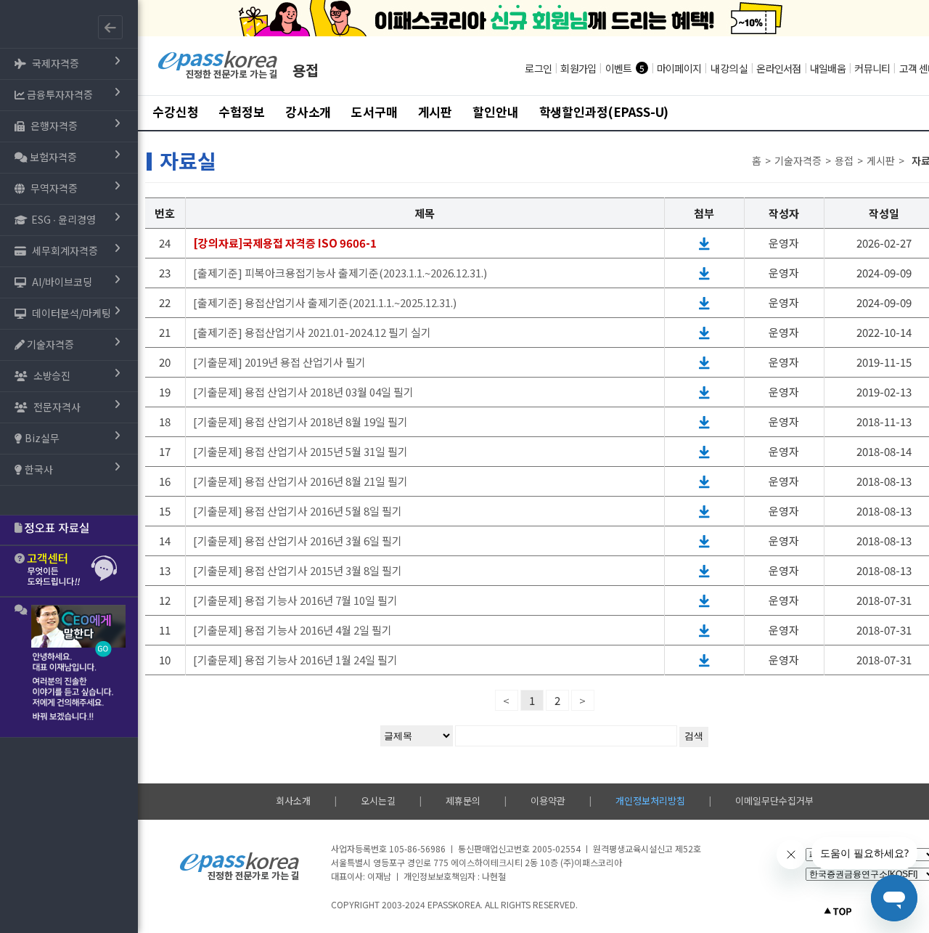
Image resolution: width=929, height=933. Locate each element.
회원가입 (578, 68)
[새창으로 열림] (704, 242)
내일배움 (828, 68)
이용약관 (548, 800)
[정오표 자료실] (69, 530)
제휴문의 (463, 800)
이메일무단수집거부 (774, 800)
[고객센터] (69, 571)
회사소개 (293, 800)
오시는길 (378, 800)
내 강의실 (729, 68)
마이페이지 (679, 68)
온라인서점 (778, 68)
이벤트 (618, 68)
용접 (305, 70)
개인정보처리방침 (650, 800)
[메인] (218, 76)
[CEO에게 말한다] (69, 667)
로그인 (538, 68)
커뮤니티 (872, 68)
